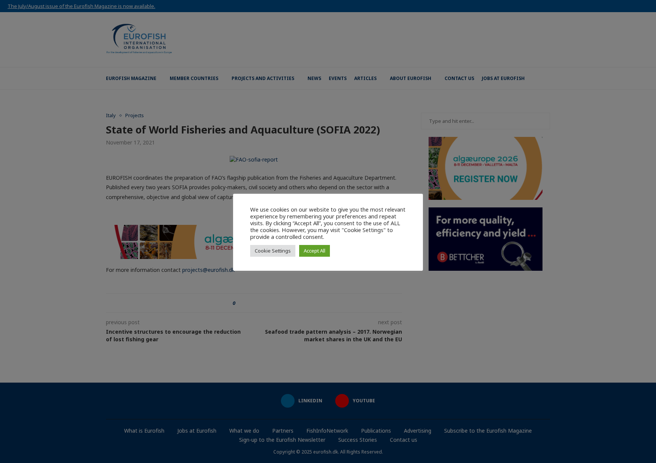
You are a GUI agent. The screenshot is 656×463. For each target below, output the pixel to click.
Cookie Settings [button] (273, 250)
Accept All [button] (314, 250)
